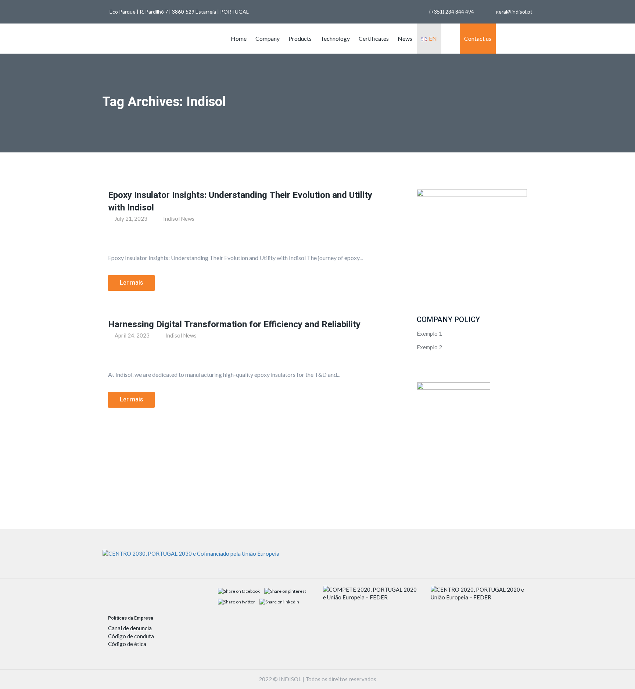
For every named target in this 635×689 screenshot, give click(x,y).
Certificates (374, 38)
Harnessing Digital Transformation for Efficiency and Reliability (234, 324)
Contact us (477, 38)
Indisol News (178, 218)
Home (239, 38)
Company (267, 38)
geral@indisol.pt (514, 11)
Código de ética (127, 644)
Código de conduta (131, 636)
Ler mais (131, 282)
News (405, 38)
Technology (335, 38)
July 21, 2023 (130, 218)
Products (300, 38)
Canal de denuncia (130, 628)
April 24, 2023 (132, 335)
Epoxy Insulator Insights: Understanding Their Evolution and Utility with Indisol (240, 201)
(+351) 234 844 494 (451, 11)
